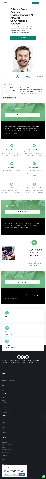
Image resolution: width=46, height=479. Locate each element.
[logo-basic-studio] (5, 2)
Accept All (22, 474)
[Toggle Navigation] (43, 3)
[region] (14, 471)
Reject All (14, 474)
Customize (7, 474)
